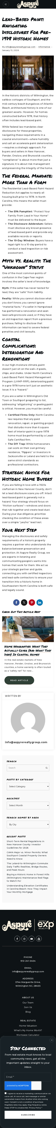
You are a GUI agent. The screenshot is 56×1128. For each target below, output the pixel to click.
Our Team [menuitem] (28, 1002)
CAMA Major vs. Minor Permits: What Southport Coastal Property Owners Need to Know (27, 855)
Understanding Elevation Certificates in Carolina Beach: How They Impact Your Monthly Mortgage (27, 888)
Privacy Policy (35, 1108)
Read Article (19, 680)
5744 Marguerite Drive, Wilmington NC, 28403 (28, 984)
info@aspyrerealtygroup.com (20, 47)
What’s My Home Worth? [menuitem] (28, 1030)
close (52, 1040)
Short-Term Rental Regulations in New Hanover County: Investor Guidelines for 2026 (25, 844)
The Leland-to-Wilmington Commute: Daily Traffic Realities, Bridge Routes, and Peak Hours (27, 866)
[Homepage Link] (28, 4)
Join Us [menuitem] (28, 1007)
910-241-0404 (28, 961)
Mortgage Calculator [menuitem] (28, 1035)
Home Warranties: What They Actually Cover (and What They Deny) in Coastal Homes (27, 650)
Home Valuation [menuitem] (28, 1026)
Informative (44, 47)
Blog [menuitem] (28, 1012)
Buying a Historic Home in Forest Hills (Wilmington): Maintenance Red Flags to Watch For (28, 877)
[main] (28, 459)
